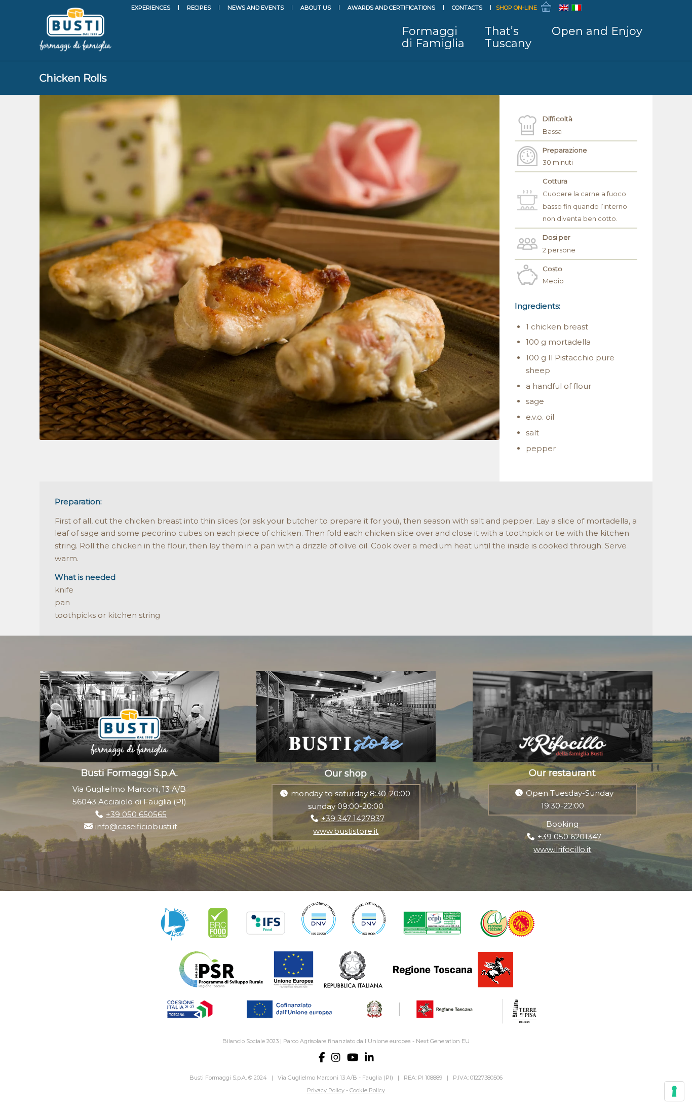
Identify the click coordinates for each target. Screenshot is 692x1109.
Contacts (467, 7)
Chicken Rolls (73, 78)
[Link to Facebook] (599, 7)
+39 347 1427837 (353, 818)
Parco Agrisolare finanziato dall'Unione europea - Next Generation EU (376, 1041)
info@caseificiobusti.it (136, 826)
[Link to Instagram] (614, 7)
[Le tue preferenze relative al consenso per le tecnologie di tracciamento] (674, 1091)
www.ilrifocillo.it (562, 849)
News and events (255, 7)
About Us (315, 7)
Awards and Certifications (391, 7)
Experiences (150, 7)
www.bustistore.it (345, 831)
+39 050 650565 (136, 814)
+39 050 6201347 (569, 836)
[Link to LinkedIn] (644, 7)
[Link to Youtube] (629, 7)
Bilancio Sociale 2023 (250, 1041)
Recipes (199, 7)
